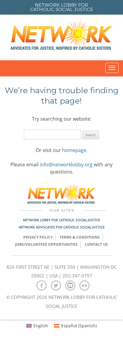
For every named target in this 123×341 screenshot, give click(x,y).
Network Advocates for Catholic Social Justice (61, 227)
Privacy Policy (38, 237)
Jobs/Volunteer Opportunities (46, 244)
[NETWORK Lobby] (61, 37)
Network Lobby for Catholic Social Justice (61, 220)
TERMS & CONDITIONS (80, 237)
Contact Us (96, 244)
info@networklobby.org (66, 164)
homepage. (74, 150)
